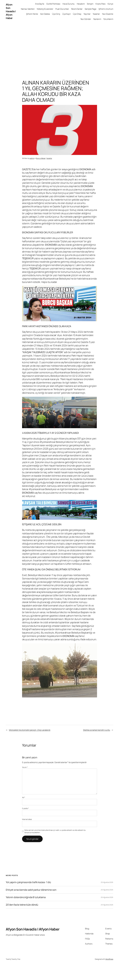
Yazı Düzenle (107, 13)
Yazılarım (97, 19)
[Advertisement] (59, 47)
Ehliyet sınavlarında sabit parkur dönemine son (31, 889)
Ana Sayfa (39, 3)
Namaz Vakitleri (28, 8)
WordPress (109, 959)
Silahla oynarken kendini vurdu (96, 730)
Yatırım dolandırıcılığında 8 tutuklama (26, 897)
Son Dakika (45, 13)
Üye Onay (77, 13)
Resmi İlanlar (77, 8)
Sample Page (90, 8)
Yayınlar (87, 13)
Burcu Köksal (40, 158)
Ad (23, 797)
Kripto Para (100, 3)
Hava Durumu (68, 3)
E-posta (25, 808)
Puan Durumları (62, 8)
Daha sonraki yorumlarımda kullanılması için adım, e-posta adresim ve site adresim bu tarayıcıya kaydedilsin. (55, 831)
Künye (110, 3)
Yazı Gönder (85, 19)
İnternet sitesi (27, 819)
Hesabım (81, 3)
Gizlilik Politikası (53, 3)
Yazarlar (96, 13)
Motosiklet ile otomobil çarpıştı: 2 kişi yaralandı (29, 730)
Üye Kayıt (66, 13)
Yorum (25, 767)
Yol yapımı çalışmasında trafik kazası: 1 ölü (28, 882)
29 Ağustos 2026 (107, 882)
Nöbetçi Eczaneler (45, 8)
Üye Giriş (56, 13)
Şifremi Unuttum (106, 8)
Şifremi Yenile (32, 13)
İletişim (90, 3)
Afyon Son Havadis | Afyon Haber (11, 11)
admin (32, 158)
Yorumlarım (108, 19)
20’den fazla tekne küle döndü (22, 904)
